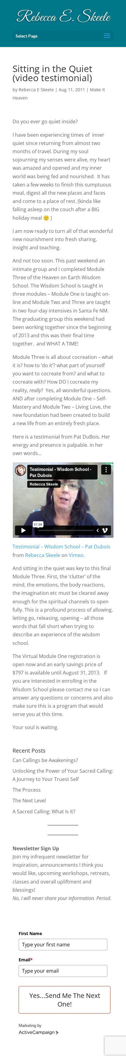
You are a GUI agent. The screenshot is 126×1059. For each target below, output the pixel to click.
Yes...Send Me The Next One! (64, 999)
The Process (27, 789)
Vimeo (76, 555)
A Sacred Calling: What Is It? (44, 811)
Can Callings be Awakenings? (45, 760)
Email (26, 960)
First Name (30, 933)
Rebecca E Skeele (36, 89)
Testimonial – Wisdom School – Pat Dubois (61, 546)
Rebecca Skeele (42, 555)
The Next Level (29, 800)
